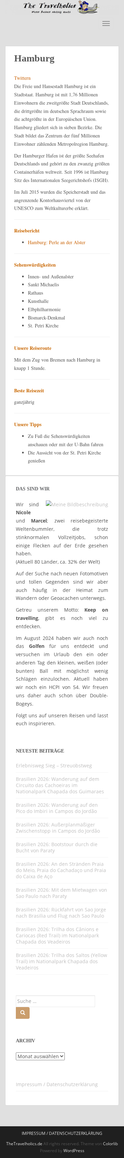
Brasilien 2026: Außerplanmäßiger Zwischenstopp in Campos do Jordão (58, 827)
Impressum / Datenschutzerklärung (57, 1084)
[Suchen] (23, 1013)
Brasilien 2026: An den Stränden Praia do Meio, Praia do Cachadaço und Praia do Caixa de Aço (61, 870)
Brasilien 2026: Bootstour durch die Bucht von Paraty (56, 847)
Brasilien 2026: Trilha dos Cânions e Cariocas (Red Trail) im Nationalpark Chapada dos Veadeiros (57, 935)
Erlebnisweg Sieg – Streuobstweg (54, 765)
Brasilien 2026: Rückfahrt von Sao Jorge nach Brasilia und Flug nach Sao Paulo (61, 912)
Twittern (22, 78)
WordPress (73, 1151)
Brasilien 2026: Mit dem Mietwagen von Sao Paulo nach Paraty (61, 893)
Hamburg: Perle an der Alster (56, 242)
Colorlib (110, 1144)
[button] (12, 1145)
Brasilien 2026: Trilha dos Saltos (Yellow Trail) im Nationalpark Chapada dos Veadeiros (61, 961)
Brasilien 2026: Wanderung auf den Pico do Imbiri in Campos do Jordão (57, 808)
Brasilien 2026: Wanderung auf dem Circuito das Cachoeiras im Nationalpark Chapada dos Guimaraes (60, 785)
